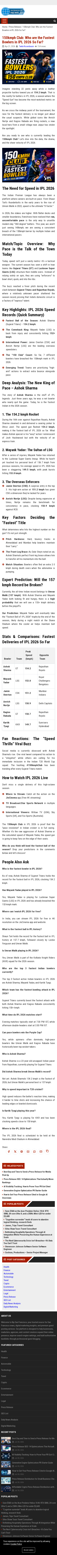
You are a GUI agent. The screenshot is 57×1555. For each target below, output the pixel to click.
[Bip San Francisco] (13, 11)
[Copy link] (47, 1151)
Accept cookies (28, 1550)
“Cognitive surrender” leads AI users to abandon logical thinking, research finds (26, 1220)
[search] (55, 21)
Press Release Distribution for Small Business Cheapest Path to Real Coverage (34, 1479)
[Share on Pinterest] (21, 1151)
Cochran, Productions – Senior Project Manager (26, 1252)
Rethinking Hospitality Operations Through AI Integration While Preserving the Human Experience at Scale (28, 1234)
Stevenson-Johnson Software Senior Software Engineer (25, 1247)
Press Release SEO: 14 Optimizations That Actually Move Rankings (27, 1181)
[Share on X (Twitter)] (15, 1151)
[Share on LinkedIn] (28, 1151)
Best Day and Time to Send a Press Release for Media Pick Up (26, 1173)
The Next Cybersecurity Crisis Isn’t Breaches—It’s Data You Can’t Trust (28, 1241)
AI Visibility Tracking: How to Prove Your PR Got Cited (27, 1186)
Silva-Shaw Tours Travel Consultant (21, 1229)
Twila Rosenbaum (26, 46)
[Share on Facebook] (8, 1151)
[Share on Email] (40, 1151)
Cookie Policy (16, 1544)
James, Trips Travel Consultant (19, 1225)
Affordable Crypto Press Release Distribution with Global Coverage (34, 1487)
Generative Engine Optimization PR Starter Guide (25, 1190)
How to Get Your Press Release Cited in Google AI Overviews (25, 1196)
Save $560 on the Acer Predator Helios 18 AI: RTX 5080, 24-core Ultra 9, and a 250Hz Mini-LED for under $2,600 (27, 1213)
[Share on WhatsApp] (34, 1151)
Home (5, 27)
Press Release (15, 27)
